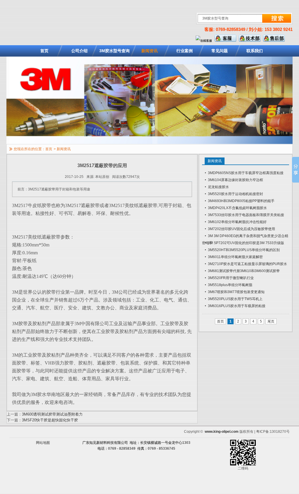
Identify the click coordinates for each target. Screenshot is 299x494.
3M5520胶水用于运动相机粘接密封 (235, 194)
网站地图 (43, 443)
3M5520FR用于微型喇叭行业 (231, 278)
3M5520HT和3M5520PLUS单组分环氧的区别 (244, 250)
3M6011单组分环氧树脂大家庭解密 (235, 257)
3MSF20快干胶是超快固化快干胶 (50, 420)
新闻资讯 (149, 50)
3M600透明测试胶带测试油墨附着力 (52, 414)
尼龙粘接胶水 (218, 187)
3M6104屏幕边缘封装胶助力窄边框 (235, 180)
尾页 (270, 321)
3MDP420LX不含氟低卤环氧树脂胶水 (237, 208)
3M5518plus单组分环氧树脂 (230, 285)
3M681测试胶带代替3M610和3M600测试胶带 (244, 271)
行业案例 (184, 50)
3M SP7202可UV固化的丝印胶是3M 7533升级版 (246, 243)
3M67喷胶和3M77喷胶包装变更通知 (236, 292)
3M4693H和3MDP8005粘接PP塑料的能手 (241, 201)
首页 (44, 50)
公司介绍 (79, 50)
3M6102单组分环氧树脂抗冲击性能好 (237, 222)
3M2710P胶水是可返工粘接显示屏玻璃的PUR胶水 (247, 264)
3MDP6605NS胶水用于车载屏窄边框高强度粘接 (246, 173)
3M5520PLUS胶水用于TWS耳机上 (235, 299)
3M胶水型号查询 (114, 50)
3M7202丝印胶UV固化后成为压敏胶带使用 (241, 229)
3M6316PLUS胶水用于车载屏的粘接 (236, 306)
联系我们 (254, 50)
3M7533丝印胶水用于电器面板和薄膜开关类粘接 (246, 215)
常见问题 (219, 50)
